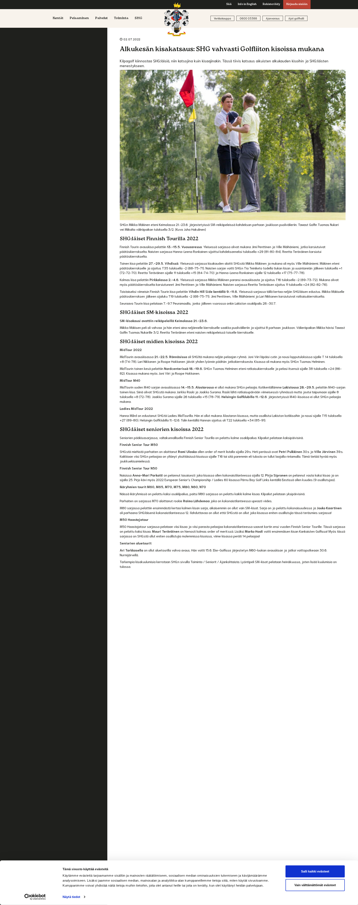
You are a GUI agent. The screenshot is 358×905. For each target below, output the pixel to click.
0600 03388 (248, 18)
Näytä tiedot (71, 897)
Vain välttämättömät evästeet (315, 885)
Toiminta (121, 18)
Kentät (58, 18)
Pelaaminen (79, 18)
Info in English (247, 4)
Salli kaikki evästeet (315, 871)
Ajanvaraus (273, 18)
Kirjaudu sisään (296, 4)
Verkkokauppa (222, 18)
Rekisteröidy (271, 4)
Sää (229, 4)
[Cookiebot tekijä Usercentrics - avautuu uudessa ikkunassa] (35, 897)
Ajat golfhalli (296, 18)
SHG (138, 18)
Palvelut (101, 18)
